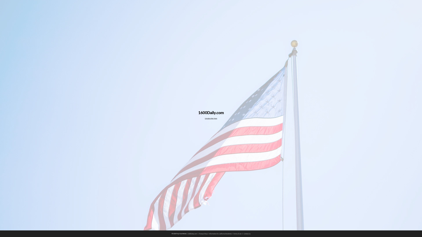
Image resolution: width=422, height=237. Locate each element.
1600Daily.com (192, 234)
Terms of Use (237, 234)
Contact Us (247, 234)
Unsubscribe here (211, 118)
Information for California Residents (220, 234)
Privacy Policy (203, 234)
